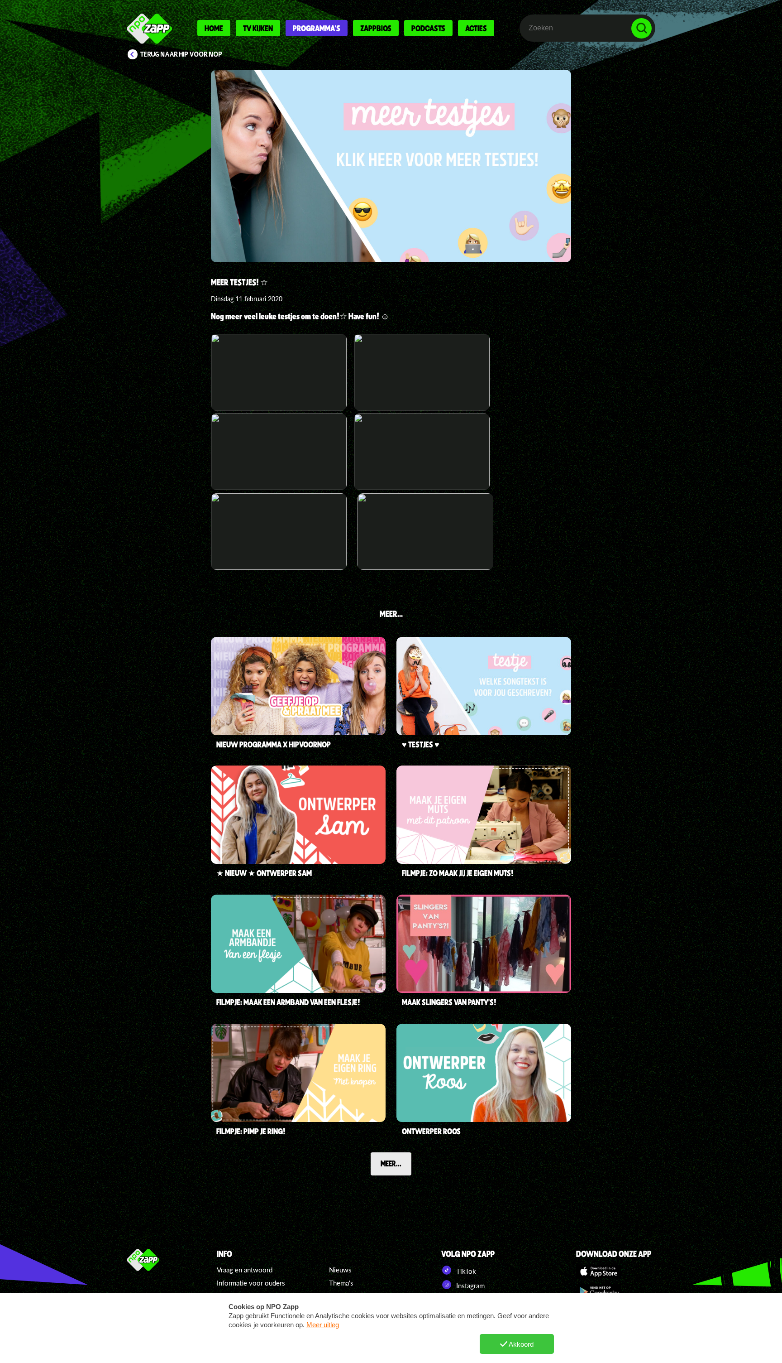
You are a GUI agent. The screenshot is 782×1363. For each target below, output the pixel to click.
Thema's (341, 1283)
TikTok (465, 1271)
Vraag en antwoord (244, 1270)
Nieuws (340, 1270)
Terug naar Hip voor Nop (181, 54)
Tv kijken (258, 28)
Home (214, 28)
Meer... (391, 1163)
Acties (476, 28)
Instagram (469, 1285)
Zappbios (375, 28)
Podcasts (428, 28)
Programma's (316, 28)
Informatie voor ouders (251, 1283)
